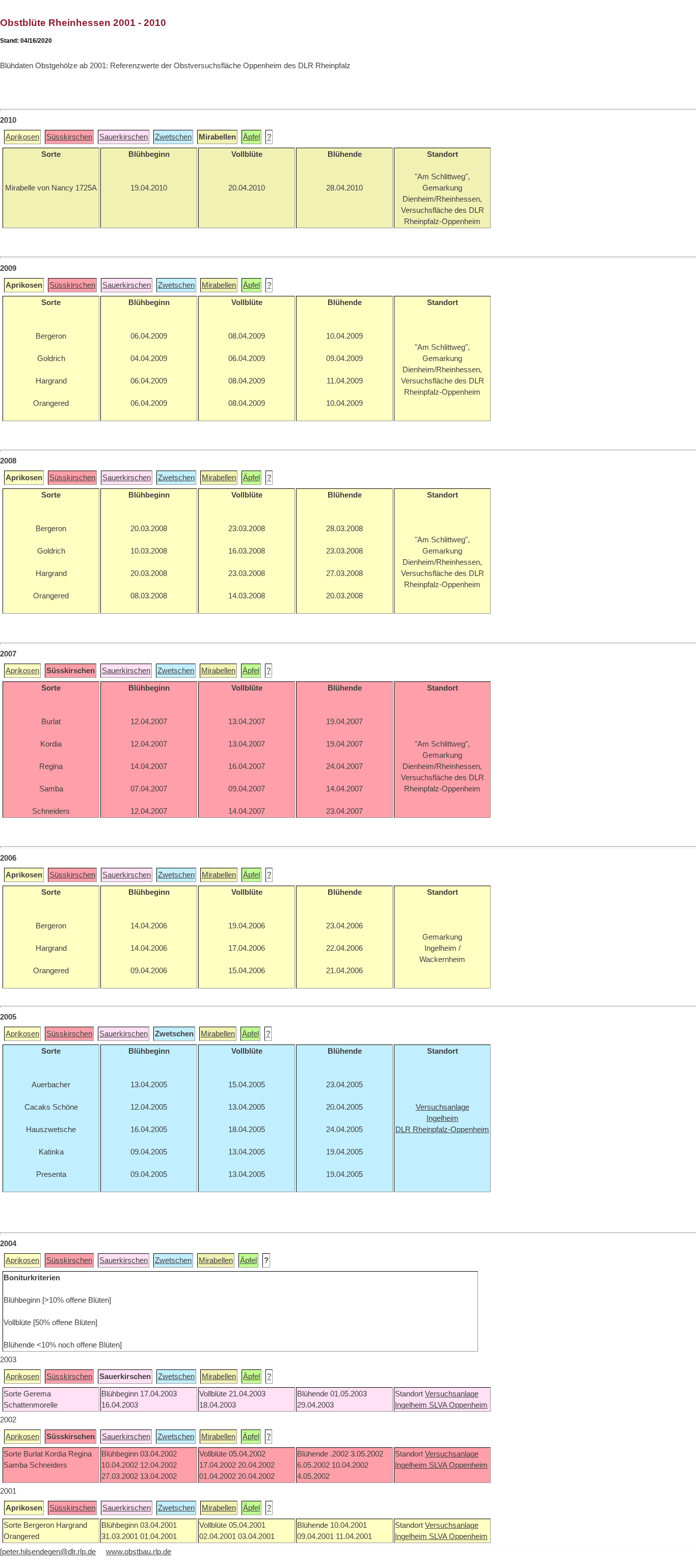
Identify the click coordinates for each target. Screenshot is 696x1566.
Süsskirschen (69, 137)
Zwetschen (173, 137)
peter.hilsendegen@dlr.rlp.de (49, 1552)
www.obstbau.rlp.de (138, 1552)
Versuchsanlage (451, 1394)
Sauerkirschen (123, 137)
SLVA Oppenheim (458, 1405)
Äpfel (251, 137)
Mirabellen (219, 285)
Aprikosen (22, 137)
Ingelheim (412, 1405)
